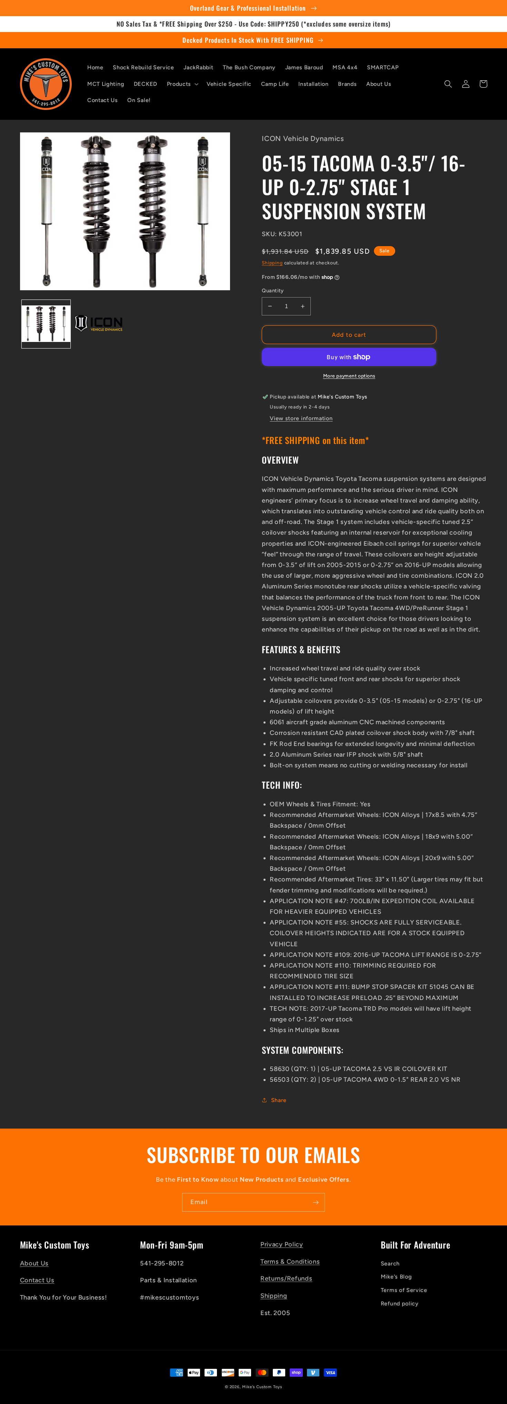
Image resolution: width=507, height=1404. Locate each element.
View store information (301, 418)
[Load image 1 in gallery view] (46, 324)
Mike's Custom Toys (262, 1386)
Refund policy (400, 1303)
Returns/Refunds (286, 1278)
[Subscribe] (316, 1202)
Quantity (273, 290)
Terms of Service (404, 1290)
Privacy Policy (281, 1244)
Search (390, 1263)
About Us (34, 1263)
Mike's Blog (396, 1276)
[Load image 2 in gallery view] (98, 324)
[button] (182, 84)
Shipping (272, 262)
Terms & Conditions (290, 1261)
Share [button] (279, 1100)
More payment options (349, 375)
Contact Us (37, 1280)
